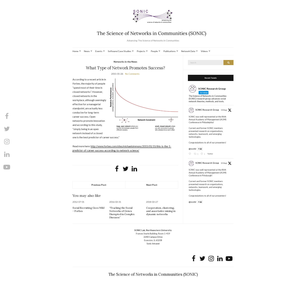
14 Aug (224, 110)
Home (75, 51)
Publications (169, 51)
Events (98, 51)
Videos (204, 51)
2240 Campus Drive (153, 237)
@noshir (192, 148)
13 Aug (224, 163)
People (154, 51)
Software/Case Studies (119, 51)
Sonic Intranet (153, 243)
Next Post (151, 184)
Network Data (188, 51)
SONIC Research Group (207, 110)
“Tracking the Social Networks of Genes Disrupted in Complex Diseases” (122, 212)
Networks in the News (125, 61)
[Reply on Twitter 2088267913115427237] (190, 154)
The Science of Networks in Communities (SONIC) (153, 274)
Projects (141, 51)
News (87, 51)
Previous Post (98, 184)
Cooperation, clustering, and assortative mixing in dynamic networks (160, 211)
